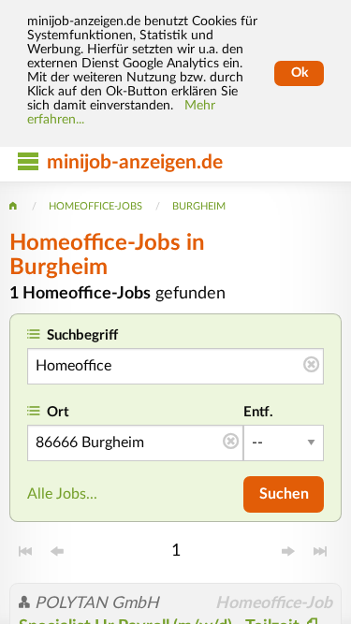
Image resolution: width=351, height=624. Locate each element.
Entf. (258, 412)
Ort (58, 412)
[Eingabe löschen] (311, 366)
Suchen (284, 493)
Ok (299, 73)
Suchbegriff (82, 335)
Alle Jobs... (62, 493)
